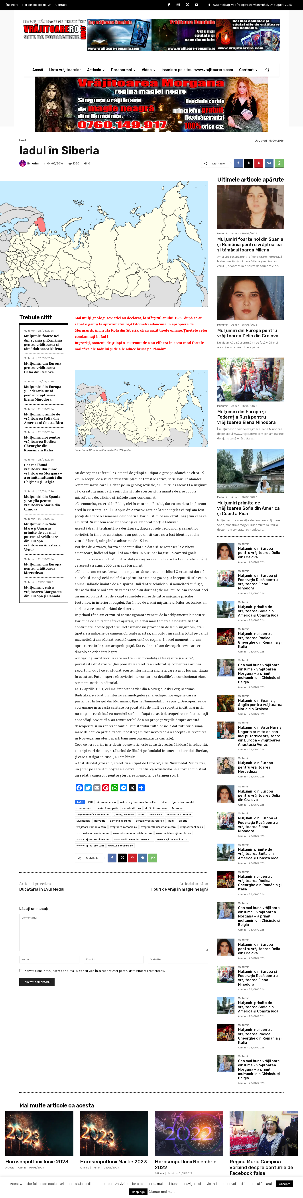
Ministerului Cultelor (179, 814)
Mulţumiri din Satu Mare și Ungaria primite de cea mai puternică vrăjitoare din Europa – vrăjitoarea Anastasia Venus (42, 537)
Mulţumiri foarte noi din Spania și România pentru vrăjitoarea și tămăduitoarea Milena (43, 342)
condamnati (84, 808)
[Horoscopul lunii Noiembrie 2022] (189, 1133)
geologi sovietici (124, 814)
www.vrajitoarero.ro (120, 845)
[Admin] (23, 163)
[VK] (269, 163)
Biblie (164, 802)
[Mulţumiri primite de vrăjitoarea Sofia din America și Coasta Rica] (250, 471)
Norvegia (99, 820)
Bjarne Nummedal (183, 802)
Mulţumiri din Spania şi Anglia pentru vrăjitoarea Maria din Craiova (42, 503)
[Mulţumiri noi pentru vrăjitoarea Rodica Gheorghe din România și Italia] (225, 636)
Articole (9, 1167)
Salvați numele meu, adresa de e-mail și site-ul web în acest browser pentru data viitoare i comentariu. (95, 971)
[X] (187, 5)
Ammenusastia (106, 802)
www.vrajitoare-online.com (93, 839)
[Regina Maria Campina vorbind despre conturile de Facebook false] (264, 1133)
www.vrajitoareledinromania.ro (133, 839)
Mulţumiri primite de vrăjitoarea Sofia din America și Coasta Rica (43, 418)
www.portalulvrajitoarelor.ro (173, 833)
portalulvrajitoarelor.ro (150, 820)
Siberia (183, 820)
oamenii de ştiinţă (120, 820)
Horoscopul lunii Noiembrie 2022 (185, 1164)
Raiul (171, 820)
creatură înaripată (107, 808)
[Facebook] (169, 5)
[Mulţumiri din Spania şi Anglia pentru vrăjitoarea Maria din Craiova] (225, 703)
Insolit (23, 140)
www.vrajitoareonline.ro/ (172, 839)
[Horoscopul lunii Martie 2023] (114, 1133)
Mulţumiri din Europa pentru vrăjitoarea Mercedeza (42, 568)
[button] (267, 69)
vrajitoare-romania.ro (123, 826)
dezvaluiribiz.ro (131, 808)
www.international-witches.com (132, 833)
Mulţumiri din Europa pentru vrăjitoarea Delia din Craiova (42, 367)
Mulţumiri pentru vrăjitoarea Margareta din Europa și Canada (43, 591)
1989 (90, 802)
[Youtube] (196, 5)
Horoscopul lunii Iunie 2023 (36, 1162)
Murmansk (83, 820)
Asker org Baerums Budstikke (138, 802)
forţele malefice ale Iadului (93, 814)
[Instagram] (178, 5)
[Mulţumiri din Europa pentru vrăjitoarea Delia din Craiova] (250, 298)
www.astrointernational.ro (93, 833)
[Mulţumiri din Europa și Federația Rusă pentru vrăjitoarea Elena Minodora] (250, 379)
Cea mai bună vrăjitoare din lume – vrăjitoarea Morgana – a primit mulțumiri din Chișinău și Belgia (43, 473)
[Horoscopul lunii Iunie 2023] (39, 1133)
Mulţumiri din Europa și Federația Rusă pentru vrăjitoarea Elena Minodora (42, 393)
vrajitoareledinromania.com (158, 826)
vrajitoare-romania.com (91, 826)
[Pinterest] (258, 163)
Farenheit (177, 808)
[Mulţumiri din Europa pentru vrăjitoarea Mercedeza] (225, 765)
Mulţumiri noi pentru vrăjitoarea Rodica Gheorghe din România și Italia (42, 444)
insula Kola (155, 814)
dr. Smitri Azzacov (156, 808)
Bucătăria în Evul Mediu (41, 889)
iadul (141, 814)
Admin (36, 163)
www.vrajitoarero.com (90, 845)
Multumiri (29, 331)
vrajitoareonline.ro (191, 826)
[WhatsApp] (279, 163)
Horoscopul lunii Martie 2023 (113, 1162)
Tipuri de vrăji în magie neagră (179, 889)
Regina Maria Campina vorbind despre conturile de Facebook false (261, 1167)
